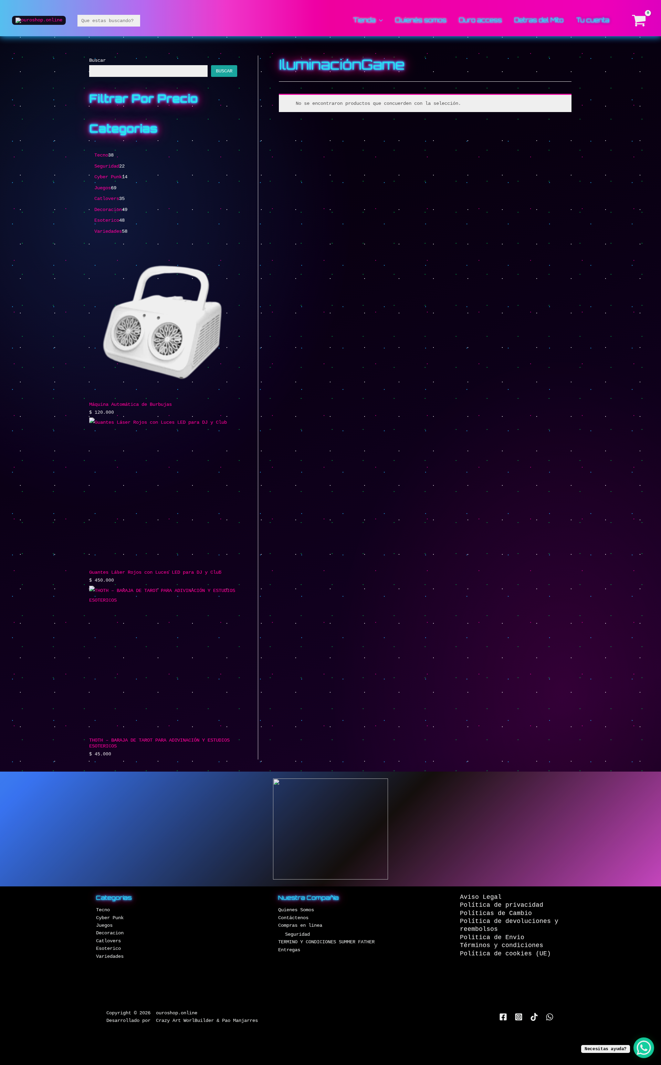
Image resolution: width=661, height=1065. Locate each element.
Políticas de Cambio (496, 913)
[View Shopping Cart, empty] (639, 20)
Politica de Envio (492, 937)
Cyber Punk (110, 918)
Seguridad (297, 934)
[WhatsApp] (550, 1017)
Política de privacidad (501, 905)
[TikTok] (534, 1017)
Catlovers (108, 941)
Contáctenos (293, 918)
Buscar (97, 60)
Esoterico (108, 948)
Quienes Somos (296, 910)
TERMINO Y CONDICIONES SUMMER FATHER (326, 942)
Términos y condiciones (501, 945)
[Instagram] (519, 1017)
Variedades (110, 956)
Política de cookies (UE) (505, 953)
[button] (379, 20)
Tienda (364, 20)
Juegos (104, 925)
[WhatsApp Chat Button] (643, 1047)
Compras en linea (300, 925)
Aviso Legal (481, 897)
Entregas (289, 950)
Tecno (103, 910)
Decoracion (110, 933)
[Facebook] (503, 1017)
